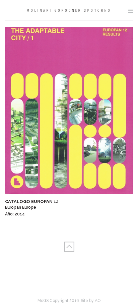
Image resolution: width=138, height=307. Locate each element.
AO (97, 300)
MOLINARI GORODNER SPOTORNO (69, 11)
